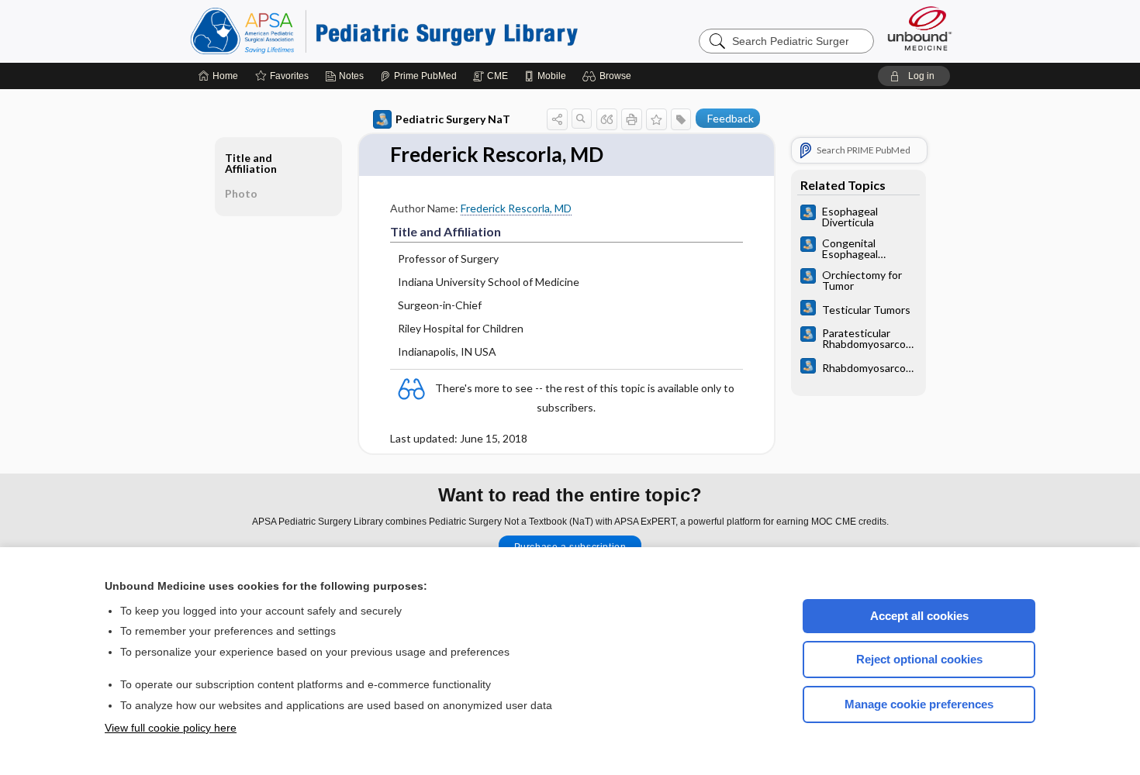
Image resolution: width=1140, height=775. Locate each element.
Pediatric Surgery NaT (453, 119)
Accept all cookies (919, 615)
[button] (609, 76)
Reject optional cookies (919, 659)
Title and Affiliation (251, 163)
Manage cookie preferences (919, 704)
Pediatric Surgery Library (384, 31)
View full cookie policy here (171, 728)
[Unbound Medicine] (920, 28)
